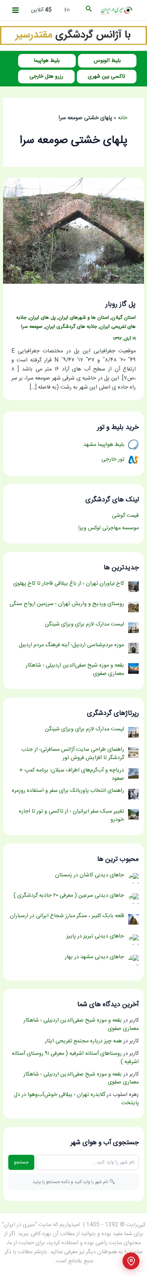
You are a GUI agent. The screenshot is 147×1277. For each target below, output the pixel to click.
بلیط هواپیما (47, 60)
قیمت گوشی (125, 515)
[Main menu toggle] (15, 10)
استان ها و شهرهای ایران (83, 318)
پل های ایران (42, 318)
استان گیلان (124, 318)
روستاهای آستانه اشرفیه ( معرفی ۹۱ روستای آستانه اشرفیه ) (75, 1057)
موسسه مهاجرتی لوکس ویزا (108, 528)
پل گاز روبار (121, 304)
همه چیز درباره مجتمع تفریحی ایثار (83, 1041)
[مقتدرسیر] (73, 36)
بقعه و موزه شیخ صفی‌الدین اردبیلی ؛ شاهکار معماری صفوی (81, 1024)
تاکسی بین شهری (106, 76)
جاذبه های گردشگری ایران (71, 327)
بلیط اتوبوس (107, 60)
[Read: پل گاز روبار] (73, 230)
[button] (88, 10)
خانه (122, 118)
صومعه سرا (32, 327)
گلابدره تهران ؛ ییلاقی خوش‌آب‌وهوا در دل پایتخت (76, 1099)
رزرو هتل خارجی (46, 76)
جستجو (21, 1162)
